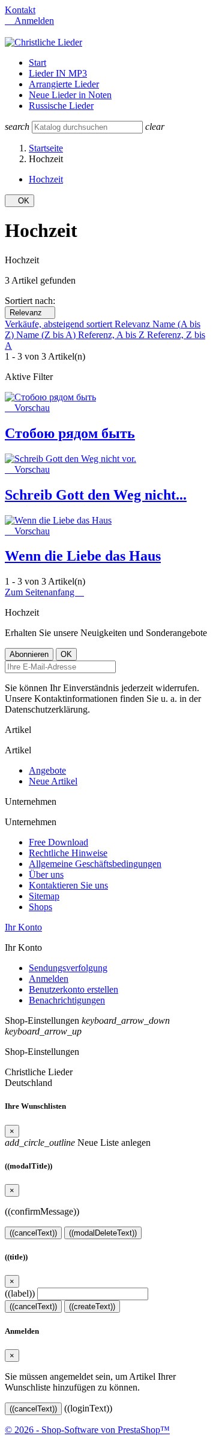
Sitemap (44, 896)
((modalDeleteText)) (103, 1232)
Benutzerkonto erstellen (73, 989)
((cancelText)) (33, 1232)
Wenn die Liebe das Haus (83, 556)
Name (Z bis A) (47, 335)
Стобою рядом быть (70, 433)
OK (19, 200)
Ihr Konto (23, 927)
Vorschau (27, 408)
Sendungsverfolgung (68, 968)
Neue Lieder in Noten (70, 95)
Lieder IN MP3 (58, 73)
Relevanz (30, 312)
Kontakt (20, 10)
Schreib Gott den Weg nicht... (96, 495)
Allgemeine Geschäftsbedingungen (95, 864)
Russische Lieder (61, 106)
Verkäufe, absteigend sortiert (60, 324)
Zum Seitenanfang (44, 592)
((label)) (20, 1293)
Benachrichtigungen (67, 1000)
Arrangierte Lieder (64, 84)
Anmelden (48, 979)
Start (37, 62)
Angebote (47, 770)
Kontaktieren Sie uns (68, 885)
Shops (40, 907)
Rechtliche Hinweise (68, 853)
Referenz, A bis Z (112, 335)
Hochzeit (46, 179)
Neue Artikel (53, 781)
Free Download (58, 842)
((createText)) (92, 1306)
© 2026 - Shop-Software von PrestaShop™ (87, 1430)
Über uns (46, 874)
